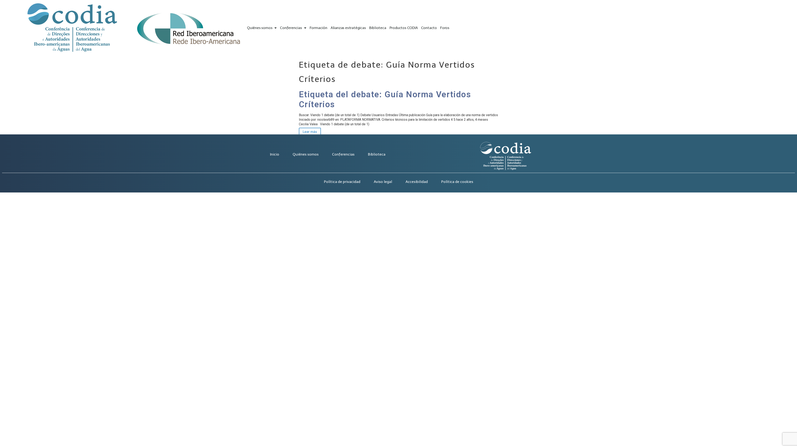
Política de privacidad (342, 181)
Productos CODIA (404, 28)
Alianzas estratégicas (348, 28)
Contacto (429, 28)
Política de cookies (457, 181)
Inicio (274, 154)
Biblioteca (377, 28)
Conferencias (291, 28)
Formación (318, 28)
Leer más (308, 131)
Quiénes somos (259, 28)
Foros (444, 28)
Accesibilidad (417, 181)
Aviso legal (383, 181)
